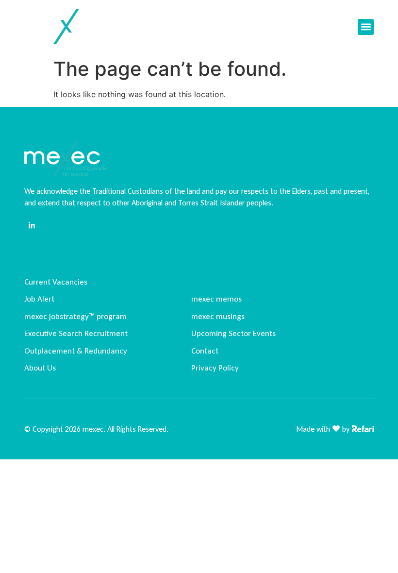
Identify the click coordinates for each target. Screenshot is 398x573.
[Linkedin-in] (31, 226)
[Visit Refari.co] (363, 428)
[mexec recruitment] (62, 26)
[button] (366, 27)
